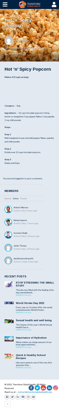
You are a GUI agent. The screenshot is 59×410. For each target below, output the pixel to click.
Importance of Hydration (31, 337)
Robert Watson (21, 207)
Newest (8, 198)
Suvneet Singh (20, 233)
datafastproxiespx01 (23, 258)
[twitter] (12, 396)
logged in (19, 178)
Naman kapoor (20, 220)
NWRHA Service (23, 295)
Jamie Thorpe (20, 245)
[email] (33, 396)
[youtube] (22, 396)
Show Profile (15, 53)
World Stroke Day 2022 (30, 303)
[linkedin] (17, 396)
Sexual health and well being (34, 320)
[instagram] (28, 396)
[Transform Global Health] (29, 4)
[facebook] (7, 396)
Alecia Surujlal (20, 40)
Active (15, 198)
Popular (23, 198)
